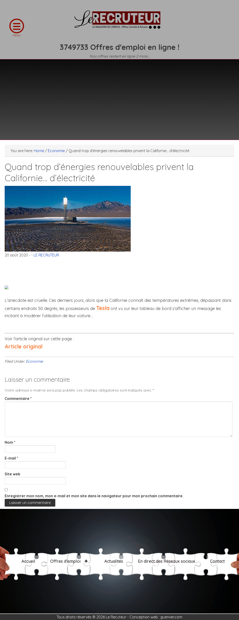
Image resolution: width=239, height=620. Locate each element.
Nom (10, 442)
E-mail (11, 458)
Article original (23, 346)
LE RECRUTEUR (119, 22)
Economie (34, 361)
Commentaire (18, 398)
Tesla (102, 308)
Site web (12, 474)
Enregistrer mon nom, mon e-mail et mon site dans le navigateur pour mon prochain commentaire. (94, 496)
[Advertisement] (119, 96)
